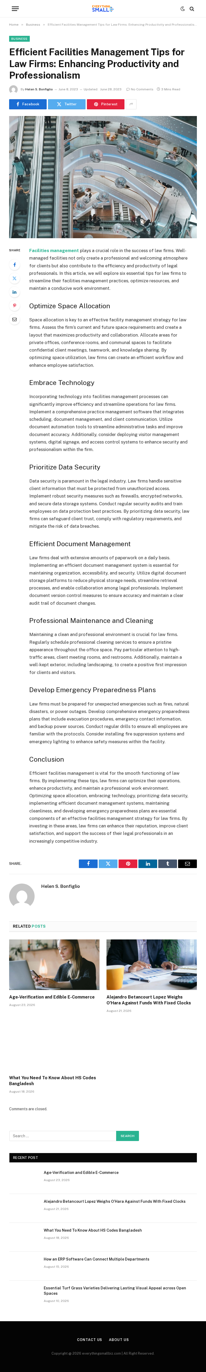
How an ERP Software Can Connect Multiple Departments (96, 1259)
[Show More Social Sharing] (131, 104)
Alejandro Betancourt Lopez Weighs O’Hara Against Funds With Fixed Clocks (148, 1000)
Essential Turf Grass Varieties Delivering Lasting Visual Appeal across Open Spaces (115, 1291)
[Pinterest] (14, 305)
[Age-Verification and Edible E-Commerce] (54, 964)
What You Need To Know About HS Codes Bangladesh (52, 1080)
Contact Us (89, 1340)
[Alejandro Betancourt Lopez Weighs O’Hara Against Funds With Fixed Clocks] (151, 964)
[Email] (14, 319)
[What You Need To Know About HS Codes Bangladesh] (54, 1045)
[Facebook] (14, 264)
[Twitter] (14, 278)
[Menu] (15, 9)
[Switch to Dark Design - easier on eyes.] (182, 8)
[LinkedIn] (14, 292)
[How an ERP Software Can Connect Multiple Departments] (24, 1266)
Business (19, 38)
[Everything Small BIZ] (103, 8)
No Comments (142, 89)
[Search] (191, 9)
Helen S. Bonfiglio (39, 89)
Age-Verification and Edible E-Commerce (52, 997)
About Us (119, 1340)
